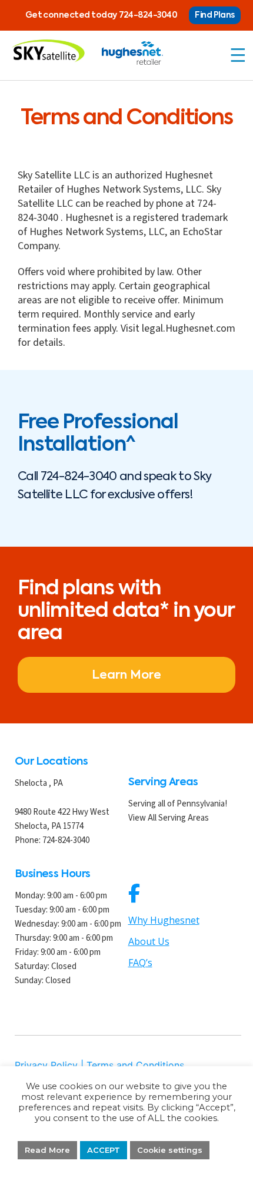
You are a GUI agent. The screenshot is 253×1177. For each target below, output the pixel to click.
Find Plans (215, 15)
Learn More (126, 676)
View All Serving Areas (168, 818)
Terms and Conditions (135, 1065)
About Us (148, 941)
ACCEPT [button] (103, 1150)
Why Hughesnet (163, 920)
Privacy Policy (46, 1065)
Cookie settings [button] (169, 1150)
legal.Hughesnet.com (188, 328)
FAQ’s (140, 962)
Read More (47, 1150)
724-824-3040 (148, 15)
